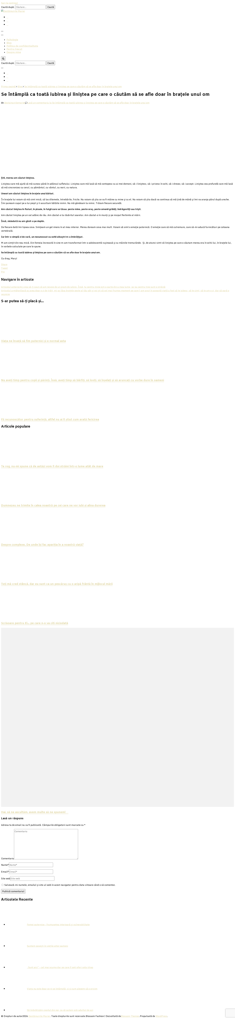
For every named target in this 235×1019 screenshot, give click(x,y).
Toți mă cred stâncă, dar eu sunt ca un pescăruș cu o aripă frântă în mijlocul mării (57, 584)
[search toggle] (3, 58)
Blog (9, 43)
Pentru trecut (14, 49)
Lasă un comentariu (88, 103)
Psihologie (12, 39)
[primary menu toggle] (2, 31)
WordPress (161, 1016)
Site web (5, 878)
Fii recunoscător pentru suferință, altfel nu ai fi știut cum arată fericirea (50, 419)
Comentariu (7, 858)
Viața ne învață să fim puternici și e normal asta (33, 341)
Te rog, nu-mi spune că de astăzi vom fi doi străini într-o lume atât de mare (52, 466)
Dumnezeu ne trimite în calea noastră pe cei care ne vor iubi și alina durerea (53, 505)
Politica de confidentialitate (22, 46)
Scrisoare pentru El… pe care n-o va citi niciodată (34, 623)
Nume (5, 865)
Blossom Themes (130, 1016)
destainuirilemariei (14, 103)
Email (5, 871)
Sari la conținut (9, 3)
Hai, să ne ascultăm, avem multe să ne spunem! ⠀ (34, 812)
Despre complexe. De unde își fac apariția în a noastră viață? (42, 545)
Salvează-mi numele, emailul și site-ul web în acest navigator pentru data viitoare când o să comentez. (59, 885)
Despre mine (14, 52)
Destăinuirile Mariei (39, 1016)
